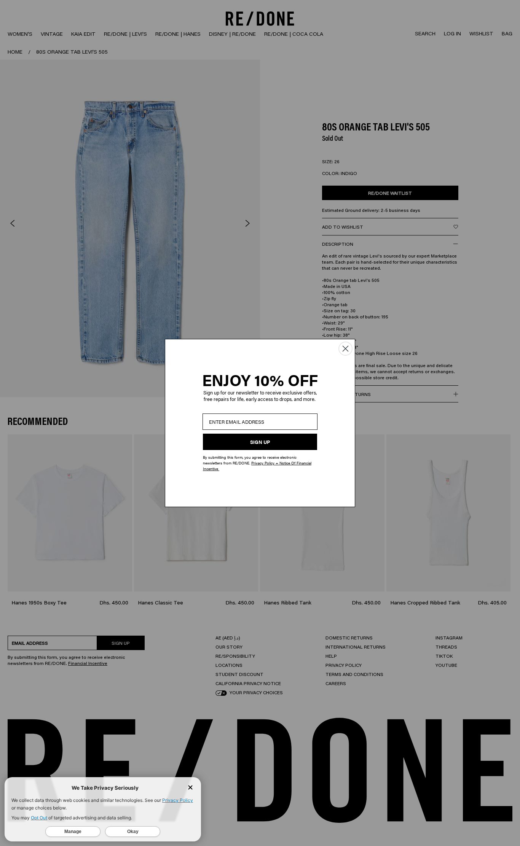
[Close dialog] (345, 348)
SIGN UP (260, 441)
